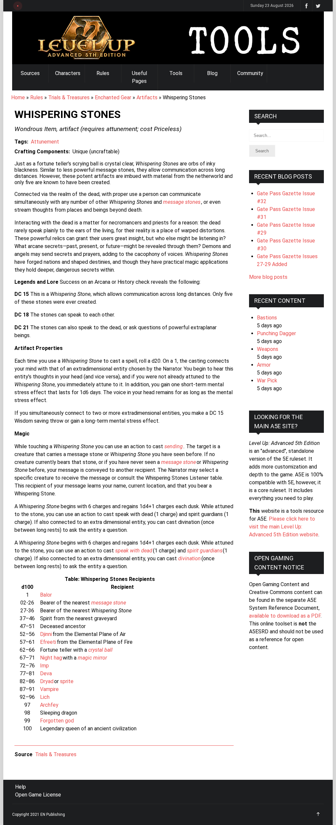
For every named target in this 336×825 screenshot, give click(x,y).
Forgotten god (57, 721)
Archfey (49, 705)
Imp (44, 665)
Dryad (46, 681)
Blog (212, 73)
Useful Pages (139, 77)
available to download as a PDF (285, 616)
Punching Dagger (276, 333)
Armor (264, 365)
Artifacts (147, 97)
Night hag (51, 658)
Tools (175, 73)
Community (250, 73)
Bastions (267, 318)
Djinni (46, 634)
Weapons (267, 349)
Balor (46, 595)
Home (18, 97)
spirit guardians (204, 550)
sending (173, 446)
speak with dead (133, 550)
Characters (67, 73)
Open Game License (38, 795)
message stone (178, 462)
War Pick (267, 380)
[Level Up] (168, 37)
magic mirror (92, 658)
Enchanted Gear (113, 97)
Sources (30, 73)
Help (20, 787)
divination (189, 558)
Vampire (49, 689)
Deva (46, 673)
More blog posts (268, 277)
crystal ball (100, 650)
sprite (67, 681)
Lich (45, 697)
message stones (181, 202)
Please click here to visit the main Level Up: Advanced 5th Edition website (283, 527)
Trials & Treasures (69, 97)
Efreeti (48, 642)
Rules (102, 73)
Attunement (45, 142)
